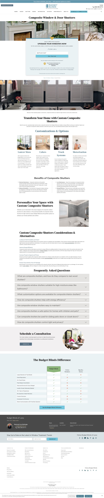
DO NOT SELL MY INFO (11, 475)
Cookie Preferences (10, 476)
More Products (58, 11)
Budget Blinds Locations (11, 453)
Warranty (44, 459)
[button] (89, 8)
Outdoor (49, 11)
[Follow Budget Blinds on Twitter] (91, 470)
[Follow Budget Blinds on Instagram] (96, 438)
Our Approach (45, 451)
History (44, 453)
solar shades (26, 266)
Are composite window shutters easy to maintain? (38, 305)
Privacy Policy (70, 69)
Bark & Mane (27, 451)
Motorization (41, 11)
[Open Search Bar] (101, 11)
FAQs (62, 457)
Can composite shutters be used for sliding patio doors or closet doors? (47, 316)
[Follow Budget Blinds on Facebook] (79, 438)
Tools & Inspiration (66, 448)
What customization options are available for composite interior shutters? (49, 294)
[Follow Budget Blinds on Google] (85, 438)
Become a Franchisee (46, 461)
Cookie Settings (72, 496)
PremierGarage (27, 457)
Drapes (34, 11)
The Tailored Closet (28, 459)
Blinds (16, 11)
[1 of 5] (49, 107)
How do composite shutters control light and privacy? (40, 322)
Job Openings (45, 462)
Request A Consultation (11, 450)
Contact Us (26, 344)
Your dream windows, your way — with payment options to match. (52, 1)
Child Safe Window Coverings (48, 457)
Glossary (62, 456)
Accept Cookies (88, 496)
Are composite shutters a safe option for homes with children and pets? (48, 311)
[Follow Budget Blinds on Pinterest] (90, 438)
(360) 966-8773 (98, 7)
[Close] (102, 495)
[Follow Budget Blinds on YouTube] (93, 438)
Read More (52, 428)
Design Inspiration (64, 454)
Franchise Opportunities (7, 5)
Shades (21, 11)
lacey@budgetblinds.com (21, 426)
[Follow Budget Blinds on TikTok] (96, 470)
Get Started (52, 56)
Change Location (16, 420)
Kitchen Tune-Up (27, 454)
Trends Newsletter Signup (65, 453)
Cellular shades (43, 250)
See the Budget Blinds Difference (52, 407)
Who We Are (45, 450)
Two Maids (27, 461)
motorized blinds (49, 258)
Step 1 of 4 (52, 49)
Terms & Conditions (10, 471)
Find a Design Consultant (11, 451)
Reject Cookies (80, 496)
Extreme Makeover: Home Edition (66, 451)
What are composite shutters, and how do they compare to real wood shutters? (47, 278)
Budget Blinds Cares (46, 454)
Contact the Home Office (11, 456)
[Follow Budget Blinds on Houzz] (88, 438)
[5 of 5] (54, 107)
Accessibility (9, 473)
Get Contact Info (99, 8)
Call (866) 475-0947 (10, 454)
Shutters (27, 11)
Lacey (101, 5)
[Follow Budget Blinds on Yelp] (82, 438)
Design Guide (63, 450)
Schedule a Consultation (79, 11)
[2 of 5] (50, 107)
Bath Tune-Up (27, 453)
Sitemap (8, 467)
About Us (66, 11)
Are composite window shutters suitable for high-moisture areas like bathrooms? (46, 287)
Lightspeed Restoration (29, 456)
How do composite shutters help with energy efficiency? (41, 300)
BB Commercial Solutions (29, 450)
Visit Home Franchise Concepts (30, 462)
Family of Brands (29, 448)
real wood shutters (69, 243)
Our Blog (81, 448)
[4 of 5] (53, 107)
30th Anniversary (46, 456)
